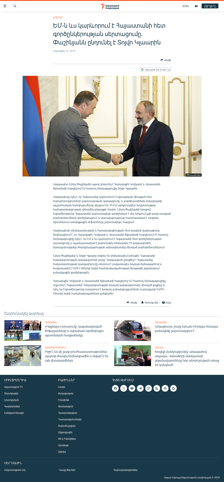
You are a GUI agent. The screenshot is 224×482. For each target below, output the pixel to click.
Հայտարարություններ (125, 469)
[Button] (165, 60)
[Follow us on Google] (173, 388)
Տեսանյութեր (11, 393)
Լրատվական (11, 399)
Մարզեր (159, 347)
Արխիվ (62, 451)
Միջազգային (65, 432)
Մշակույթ (63, 445)
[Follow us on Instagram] (148, 388)
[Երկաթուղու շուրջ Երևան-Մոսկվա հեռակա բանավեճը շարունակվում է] (132, 330)
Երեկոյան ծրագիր (14, 412)
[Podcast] (165, 388)
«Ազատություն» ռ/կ (14, 469)
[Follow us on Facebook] (115, 388)
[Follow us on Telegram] (140, 388)
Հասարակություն (55, 347)
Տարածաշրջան (66, 425)
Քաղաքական (65, 393)
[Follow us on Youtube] (132, 388)
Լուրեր (58, 17)
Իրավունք (63, 399)
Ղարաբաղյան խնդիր (69, 419)
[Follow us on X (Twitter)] (123, 388)
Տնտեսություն (65, 406)
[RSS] (156, 388)
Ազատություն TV (13, 386)
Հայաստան (51, 322)
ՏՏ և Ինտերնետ (67, 438)
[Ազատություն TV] (196, 6)
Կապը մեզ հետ (67, 469)
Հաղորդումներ (12, 406)
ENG (186, 6)
